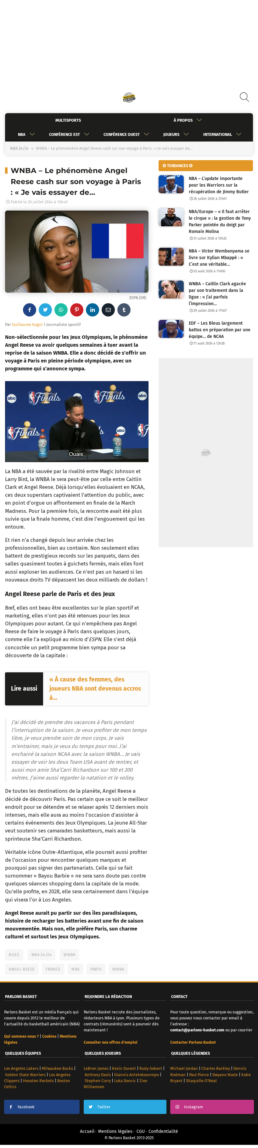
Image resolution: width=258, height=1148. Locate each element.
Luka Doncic (125, 1080)
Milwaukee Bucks (57, 1068)
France (53, 969)
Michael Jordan (184, 1068)
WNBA (70, 954)
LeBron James (96, 1068)
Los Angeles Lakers (21, 1068)
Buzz (14, 954)
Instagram (193, 1107)
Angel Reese (22, 969)
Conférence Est (64, 134)
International (217, 134)
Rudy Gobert (150, 1068)
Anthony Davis (98, 1074)
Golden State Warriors (25, 1074)
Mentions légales (115, 1131)
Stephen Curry (98, 1080)
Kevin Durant (124, 1068)
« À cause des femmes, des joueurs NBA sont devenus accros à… (95, 688)
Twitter (103, 1107)
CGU (141, 1131)
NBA (21, 134)
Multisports (68, 120)
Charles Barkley (215, 1068)
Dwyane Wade (225, 1074)
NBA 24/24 (19, 148)
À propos (183, 120)
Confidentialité (163, 1131)
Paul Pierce (199, 1074)
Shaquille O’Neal (201, 1080)
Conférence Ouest (122, 134)
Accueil (87, 1131)
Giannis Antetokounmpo (136, 1074)
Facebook (26, 1107)
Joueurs (171, 134)
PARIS (96, 969)
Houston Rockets (38, 1080)
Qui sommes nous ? (21, 1036)
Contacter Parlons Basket (193, 1042)
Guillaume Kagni (27, 324)
